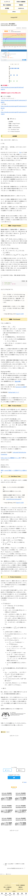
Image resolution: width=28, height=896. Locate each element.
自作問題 (7, 889)
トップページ (7, 885)
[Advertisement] (14, 751)
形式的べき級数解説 (20, 885)
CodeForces (20, 889)
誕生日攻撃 (17, 381)
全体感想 (11, 121)
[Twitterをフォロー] (14, 777)
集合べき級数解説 (7, 887)
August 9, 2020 (20, 314)
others (14, 891)
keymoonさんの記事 (21, 387)
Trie (20, 152)
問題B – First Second (13, 125)
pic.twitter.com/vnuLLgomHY (13, 499)
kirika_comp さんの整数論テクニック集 (11, 458)
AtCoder (3, 732)
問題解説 (20, 887)
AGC (8, 732)
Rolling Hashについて (13, 392)
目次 (11, 118)
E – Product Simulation (14, 131)
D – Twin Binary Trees (14, 129)
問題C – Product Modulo (14, 127)
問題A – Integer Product (14, 123)
